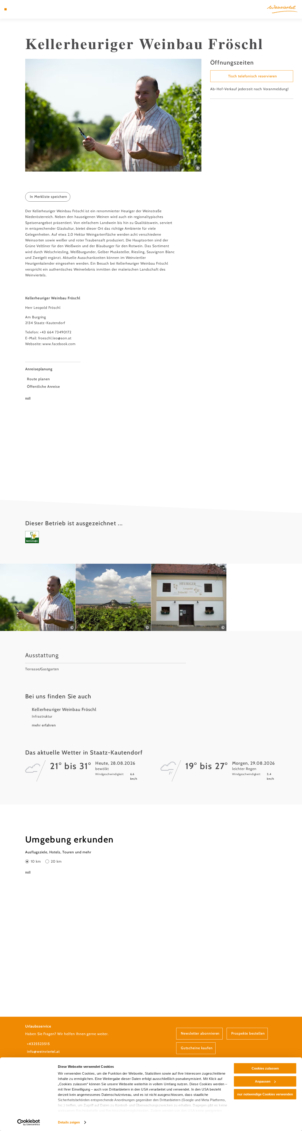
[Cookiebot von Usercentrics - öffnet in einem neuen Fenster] (28, 1122)
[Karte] (16, 9)
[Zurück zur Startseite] (282, 9)
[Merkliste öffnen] (21, 9)
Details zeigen (69, 1122)
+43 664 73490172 (55, 332)
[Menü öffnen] (5, 9)
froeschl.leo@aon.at (54, 338)
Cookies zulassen (265, 1068)
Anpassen (262, 1081)
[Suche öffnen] (26, 9)
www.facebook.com (58, 344)
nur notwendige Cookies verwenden (265, 1094)
